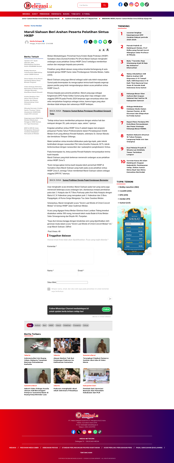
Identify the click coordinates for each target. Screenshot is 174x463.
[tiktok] (147, 6)
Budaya (66, 14)
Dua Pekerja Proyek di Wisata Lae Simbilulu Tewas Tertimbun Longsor (136, 151)
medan (125, 199)
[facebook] (120, 6)
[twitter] (126, 6)
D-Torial (86, 14)
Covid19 (126, 191)
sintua (85, 325)
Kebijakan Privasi (50, 448)
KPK (124, 195)
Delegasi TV (79, 441)
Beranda (26, 14)
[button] (99, 50)
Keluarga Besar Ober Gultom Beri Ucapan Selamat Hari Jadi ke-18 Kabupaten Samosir (137, 97)
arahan (37, 325)
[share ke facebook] (86, 43)
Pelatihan (67, 325)
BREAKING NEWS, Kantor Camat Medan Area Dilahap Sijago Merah (118, 18)
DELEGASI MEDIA (92, 441)
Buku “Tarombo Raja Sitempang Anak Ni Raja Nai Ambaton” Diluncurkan (137, 64)
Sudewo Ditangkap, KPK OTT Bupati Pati (71, 18)
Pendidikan (44, 14)
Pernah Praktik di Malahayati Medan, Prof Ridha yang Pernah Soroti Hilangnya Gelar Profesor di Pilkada (138, 50)
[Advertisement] (163, 58)
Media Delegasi (36, 41)
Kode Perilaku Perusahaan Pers (118, 448)
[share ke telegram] (100, 43)
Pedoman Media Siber (29, 448)
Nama (50, 271)
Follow (106, 309)
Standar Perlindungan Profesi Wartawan (81, 448)
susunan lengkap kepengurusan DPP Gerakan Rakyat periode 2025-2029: (137, 36)
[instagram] (131, 6)
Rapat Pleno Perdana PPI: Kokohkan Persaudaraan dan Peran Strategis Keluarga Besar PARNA (138, 125)
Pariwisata (56, 14)
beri (44, 325)
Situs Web (51, 282)
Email (81, 271)
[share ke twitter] (91, 43)
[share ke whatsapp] (96, 43)
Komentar (52, 246)
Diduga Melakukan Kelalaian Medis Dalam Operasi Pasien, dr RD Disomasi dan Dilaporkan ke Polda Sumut (138, 111)
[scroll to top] (166, 459)
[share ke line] (105, 43)
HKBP (51, 325)
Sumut (35, 14)
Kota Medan (36, 26)
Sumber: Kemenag (134, 253)
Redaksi (12, 448)
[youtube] (137, 6)
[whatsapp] (142, 6)
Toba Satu (75, 14)
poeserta (76, 325)
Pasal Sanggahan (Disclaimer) (149, 448)
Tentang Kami (86, 453)
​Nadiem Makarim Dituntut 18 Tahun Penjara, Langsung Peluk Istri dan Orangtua (138, 138)
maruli (58, 325)
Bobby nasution (129, 187)
